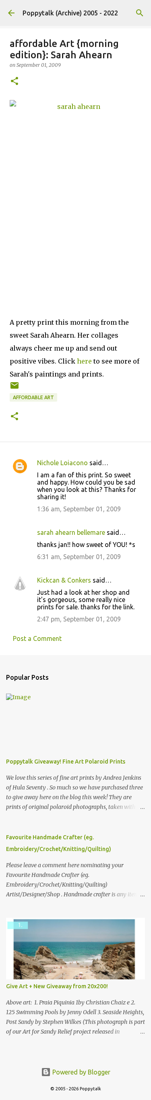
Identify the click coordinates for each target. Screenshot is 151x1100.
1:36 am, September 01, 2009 (79, 509)
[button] (14, 81)
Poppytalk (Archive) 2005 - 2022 (70, 13)
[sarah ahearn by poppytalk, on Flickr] (75, 193)
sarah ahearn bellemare (71, 532)
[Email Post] (14, 388)
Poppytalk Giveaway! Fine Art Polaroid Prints (65, 761)
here (84, 361)
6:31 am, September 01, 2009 (79, 556)
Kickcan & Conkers (64, 580)
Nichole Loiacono (62, 462)
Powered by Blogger (80, 1072)
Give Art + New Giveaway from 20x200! (57, 986)
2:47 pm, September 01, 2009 (79, 619)
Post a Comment (37, 638)
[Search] (140, 13)
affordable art (33, 397)
